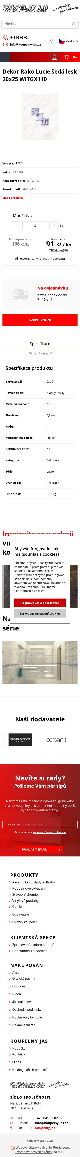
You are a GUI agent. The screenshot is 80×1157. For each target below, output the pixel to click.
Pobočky (18, 1048)
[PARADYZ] (20, 739)
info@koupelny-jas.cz (25, 44)
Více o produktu (13, 198)
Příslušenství (40, 354)
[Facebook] (51, 40)
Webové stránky (27, 1147)
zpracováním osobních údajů (49, 832)
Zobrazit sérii (40, 671)
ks (61, 226)
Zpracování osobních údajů (33, 944)
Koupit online (40, 320)
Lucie (50, 471)
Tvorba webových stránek (34, 1152)
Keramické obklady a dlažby (33, 882)
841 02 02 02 (18, 37)
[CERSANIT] (57, 739)
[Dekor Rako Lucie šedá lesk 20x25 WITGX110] (40, 117)
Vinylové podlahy (25, 900)
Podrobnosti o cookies (29, 951)
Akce (15, 972)
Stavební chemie (25, 894)
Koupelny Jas (45, 1128)
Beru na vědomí (40, 832)
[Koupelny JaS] (40, 8)
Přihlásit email (34, 849)
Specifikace (40, 343)
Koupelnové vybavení (28, 888)
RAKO (19, 163)
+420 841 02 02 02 (48, 1118)
